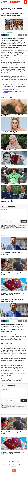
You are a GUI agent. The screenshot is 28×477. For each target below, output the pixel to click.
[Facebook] (2, 35)
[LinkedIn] (6, 35)
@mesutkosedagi (18, 88)
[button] (21, 35)
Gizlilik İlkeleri (20, 464)
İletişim (14, 464)
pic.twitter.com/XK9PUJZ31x (10, 89)
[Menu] (25, 2)
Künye (10, 464)
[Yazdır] (19, 35)
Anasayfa (5, 8)
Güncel (9, 8)
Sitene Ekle (13, 466)
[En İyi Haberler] (10, 1)
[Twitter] (4, 35)
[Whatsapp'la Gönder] (8, 35)
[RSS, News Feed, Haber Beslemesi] (14, 470)
